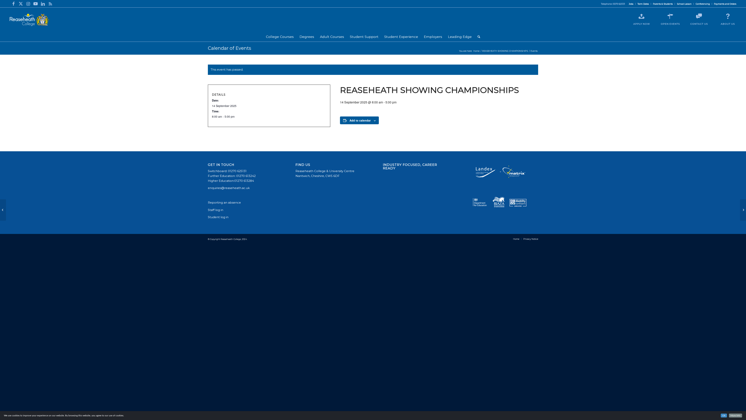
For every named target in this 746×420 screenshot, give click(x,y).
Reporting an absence (225, 202)
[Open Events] (670, 16)
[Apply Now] (641, 16)
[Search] (479, 37)
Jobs (631, 4)
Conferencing (703, 4)
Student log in (218, 217)
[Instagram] (28, 3)
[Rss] (50, 3)
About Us (728, 23)
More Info (735, 415)
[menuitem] (631, 4)
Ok (723, 415)
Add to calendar (360, 120)
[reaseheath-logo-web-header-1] (29, 20)
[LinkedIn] (43, 3)
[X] (20, 3)
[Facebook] (13, 3)
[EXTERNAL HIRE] (3, 210)
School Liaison (684, 4)
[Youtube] (35, 3)
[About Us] (728, 16)
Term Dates (643, 4)
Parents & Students (663, 4)
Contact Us (699, 23)
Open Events (670, 23)
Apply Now (641, 23)
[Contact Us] (699, 16)
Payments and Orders (725, 4)
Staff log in (215, 210)
